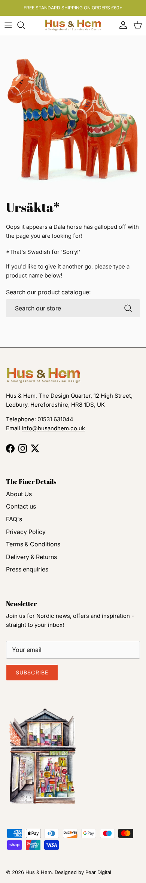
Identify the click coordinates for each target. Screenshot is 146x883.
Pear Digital (98, 872)
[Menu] (8, 25)
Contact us (21, 506)
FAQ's (14, 519)
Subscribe (32, 672)
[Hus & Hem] (73, 25)
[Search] (24, 25)
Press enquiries (27, 569)
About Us (19, 494)
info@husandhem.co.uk (53, 428)
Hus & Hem (38, 872)
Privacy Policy (26, 531)
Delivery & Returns (31, 557)
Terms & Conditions (33, 544)
